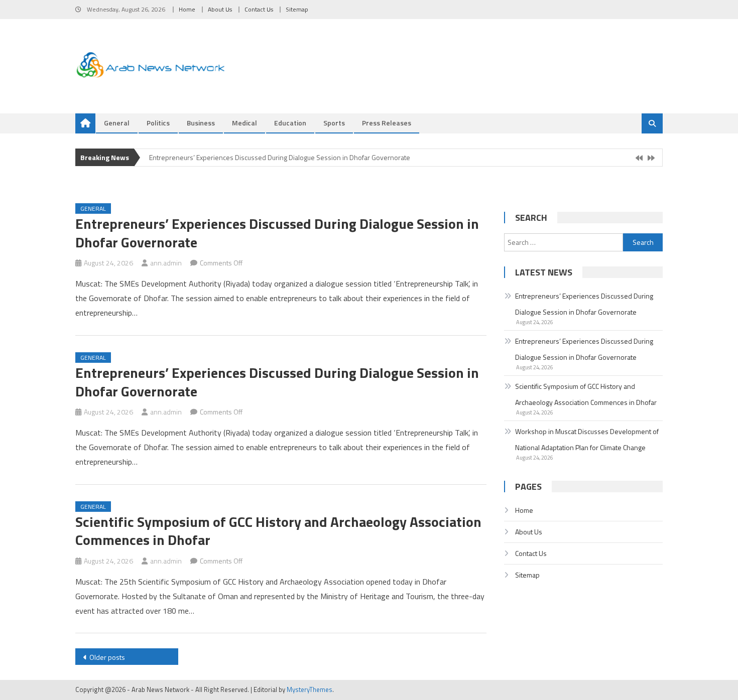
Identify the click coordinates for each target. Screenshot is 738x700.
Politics (158, 122)
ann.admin (166, 262)
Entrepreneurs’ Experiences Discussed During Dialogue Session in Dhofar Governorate (279, 157)
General (117, 122)
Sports (334, 122)
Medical (244, 122)
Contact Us (258, 9)
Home (187, 9)
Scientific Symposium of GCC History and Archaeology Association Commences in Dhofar (278, 530)
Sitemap (297, 9)
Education (290, 122)
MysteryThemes (309, 689)
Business (201, 122)
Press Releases (386, 122)
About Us (220, 9)
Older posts (107, 657)
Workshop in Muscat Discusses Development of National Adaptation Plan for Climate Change (587, 439)
